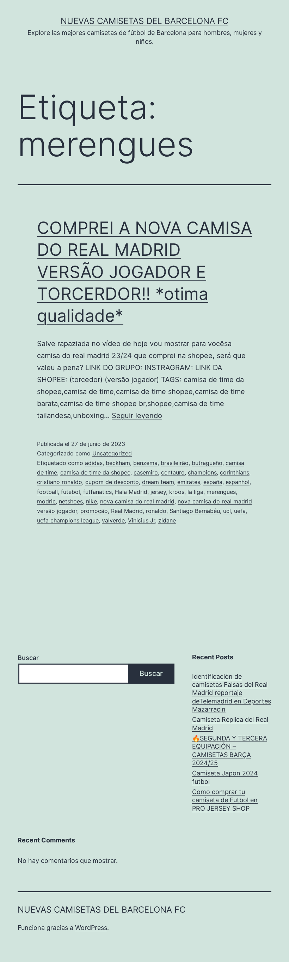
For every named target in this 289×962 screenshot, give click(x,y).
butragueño (207, 462)
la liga (195, 491)
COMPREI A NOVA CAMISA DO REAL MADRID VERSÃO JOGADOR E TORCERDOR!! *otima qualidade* (144, 271)
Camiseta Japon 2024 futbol (225, 777)
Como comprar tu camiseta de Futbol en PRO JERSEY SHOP (225, 800)
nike (91, 501)
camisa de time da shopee (95, 472)
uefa (240, 510)
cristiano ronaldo (59, 481)
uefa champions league (68, 520)
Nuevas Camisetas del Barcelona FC (144, 21)
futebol (70, 491)
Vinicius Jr (141, 520)
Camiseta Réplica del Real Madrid (230, 723)
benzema (145, 462)
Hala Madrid (131, 491)
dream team (158, 481)
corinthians (234, 472)
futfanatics (97, 491)
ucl (227, 510)
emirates (188, 481)
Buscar (28, 657)
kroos (176, 491)
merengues (221, 491)
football (47, 491)
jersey (158, 491)
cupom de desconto (112, 481)
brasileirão (175, 462)
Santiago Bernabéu (195, 510)
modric (46, 501)
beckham (118, 462)
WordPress (91, 927)
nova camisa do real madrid (137, 501)
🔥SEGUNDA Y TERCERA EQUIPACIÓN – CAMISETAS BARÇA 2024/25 (229, 750)
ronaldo (156, 510)
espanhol (238, 481)
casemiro (146, 472)
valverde (113, 520)
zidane (167, 520)
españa (212, 481)
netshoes (71, 501)
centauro (173, 472)
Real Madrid (127, 510)
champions (202, 472)
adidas (94, 462)
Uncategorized (112, 453)
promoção (94, 510)
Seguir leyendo (137, 415)
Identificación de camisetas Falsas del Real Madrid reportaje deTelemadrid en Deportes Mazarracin (231, 693)
